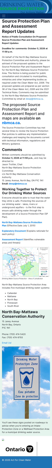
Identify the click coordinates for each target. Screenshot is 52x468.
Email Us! (6, 342)
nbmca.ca (11, 122)
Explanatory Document (14, 231)
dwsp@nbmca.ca (34, 98)
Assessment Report (12, 239)
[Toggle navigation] (3, 16)
